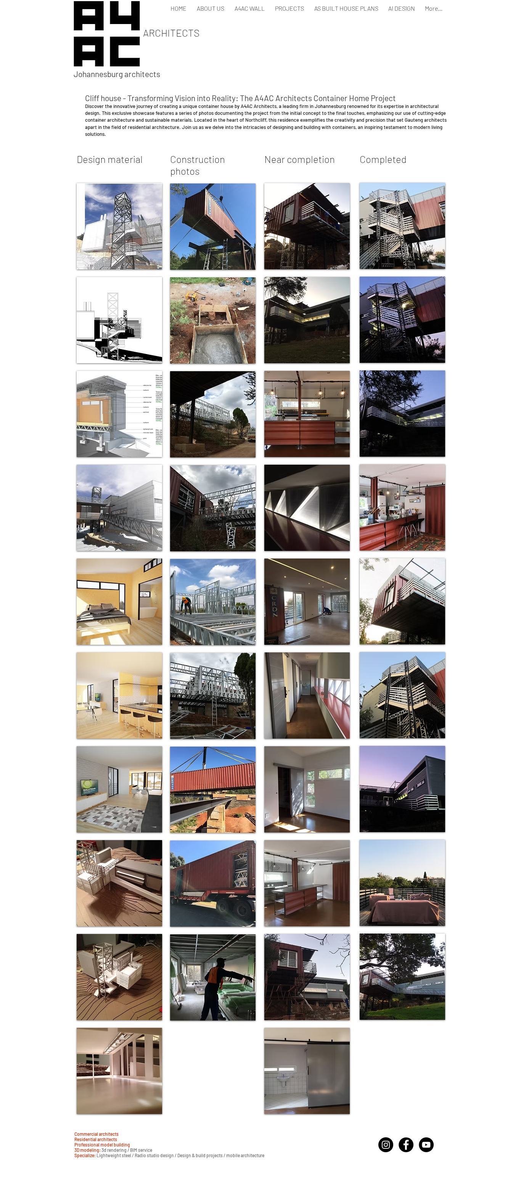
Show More (120, 1120)
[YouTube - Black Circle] (426, 1144)
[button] (119, 226)
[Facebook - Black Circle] (406, 1144)
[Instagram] (385, 1144)
